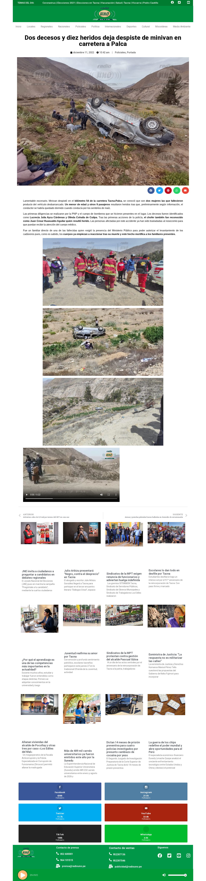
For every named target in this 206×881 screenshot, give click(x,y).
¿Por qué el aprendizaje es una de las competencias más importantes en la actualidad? (38, 664)
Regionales (47, 26)
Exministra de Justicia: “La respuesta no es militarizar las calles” (165, 657)
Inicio (18, 26)
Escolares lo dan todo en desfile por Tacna (164, 572)
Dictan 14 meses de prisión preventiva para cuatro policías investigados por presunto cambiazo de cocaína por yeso (123, 749)
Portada (131, 52)
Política (95, 26)
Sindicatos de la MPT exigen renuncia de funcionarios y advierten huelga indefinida (124, 577)
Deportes (131, 26)
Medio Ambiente (181, 26)
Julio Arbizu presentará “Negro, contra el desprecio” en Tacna (81, 574)
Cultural (146, 26)
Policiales (80, 26)
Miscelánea (161, 26)
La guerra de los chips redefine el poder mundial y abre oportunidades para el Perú (165, 747)
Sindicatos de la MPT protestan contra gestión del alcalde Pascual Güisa (122, 656)
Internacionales (113, 26)
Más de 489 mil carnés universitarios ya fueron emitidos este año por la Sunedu (79, 755)
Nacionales (64, 26)
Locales (31, 26)
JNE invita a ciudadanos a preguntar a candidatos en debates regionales (38, 574)
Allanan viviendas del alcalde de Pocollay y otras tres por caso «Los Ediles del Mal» (38, 746)
